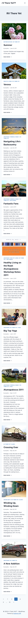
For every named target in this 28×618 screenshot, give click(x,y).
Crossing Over (11, 447)
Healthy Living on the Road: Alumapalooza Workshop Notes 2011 (12, 268)
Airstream (6, 136)
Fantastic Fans (11, 203)
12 (9, 602)
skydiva (7, 48)
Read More (8, 56)
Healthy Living (8, 81)
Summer (8, 45)
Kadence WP (17, 613)
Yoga (19, 327)
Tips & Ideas (13, 200)
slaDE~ (13, 444)
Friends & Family (14, 136)
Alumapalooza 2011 (14, 389)
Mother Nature (8, 41)
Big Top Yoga (10, 330)
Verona (7, 84)
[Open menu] (24, 3)
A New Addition (12, 563)
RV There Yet (16, 41)
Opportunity (7, 499)
